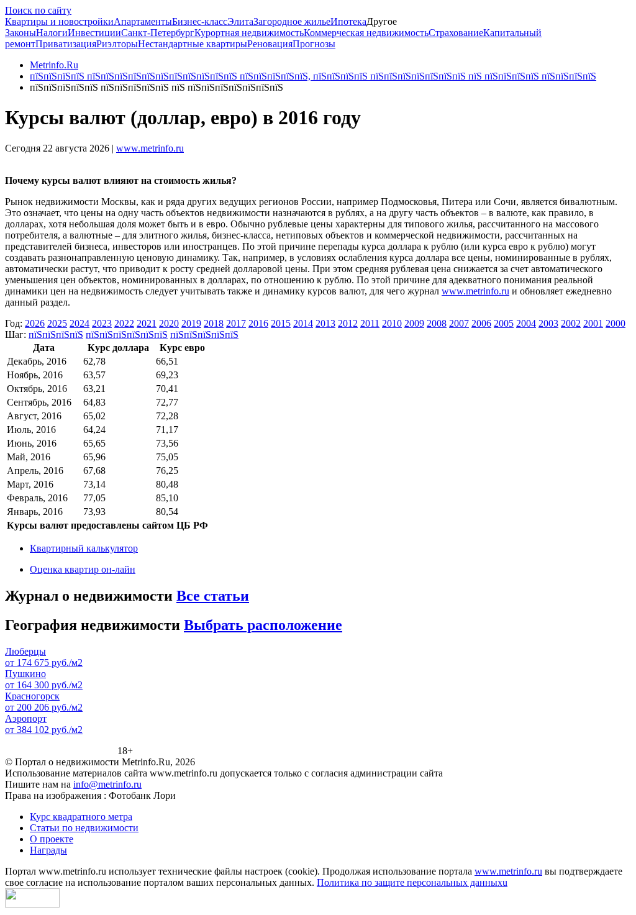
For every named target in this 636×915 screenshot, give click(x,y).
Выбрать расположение (263, 625)
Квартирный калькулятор (84, 548)
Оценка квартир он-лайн (82, 569)
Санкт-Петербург (157, 32)
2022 (124, 323)
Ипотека (348, 21)
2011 (369, 323)
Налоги (52, 32)
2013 (325, 323)
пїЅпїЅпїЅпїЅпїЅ (204, 334)
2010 (392, 323)
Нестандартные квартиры (192, 44)
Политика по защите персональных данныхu (412, 882)
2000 (615, 323)
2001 (593, 323)
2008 (437, 323)
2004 (526, 323)
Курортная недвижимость (249, 32)
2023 (102, 323)
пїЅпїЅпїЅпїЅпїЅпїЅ (127, 334)
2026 (35, 323)
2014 (303, 323)
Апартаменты (143, 21)
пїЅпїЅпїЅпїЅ (56, 334)
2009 (414, 323)
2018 (214, 323)
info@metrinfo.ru (107, 784)
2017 (236, 323)
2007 (459, 323)
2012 (348, 323)
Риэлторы (117, 44)
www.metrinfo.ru (150, 148)
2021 (147, 323)
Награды (48, 850)
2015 (281, 323)
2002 (571, 323)
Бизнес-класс (199, 21)
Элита (240, 21)
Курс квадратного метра (81, 816)
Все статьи (212, 596)
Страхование (456, 32)
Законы (20, 32)
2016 (258, 323)
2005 (504, 323)
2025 (57, 323)
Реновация (270, 44)
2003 (548, 323)
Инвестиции (94, 32)
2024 (79, 323)
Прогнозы (314, 44)
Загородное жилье (291, 21)
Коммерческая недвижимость (366, 32)
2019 (191, 323)
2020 (169, 323)
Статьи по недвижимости (84, 827)
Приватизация (65, 44)
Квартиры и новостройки (59, 21)
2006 (481, 323)
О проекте (51, 839)
